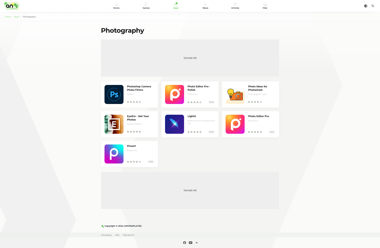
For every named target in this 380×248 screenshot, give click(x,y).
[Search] (372, 6)
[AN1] (102, 226)
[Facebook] (184, 243)
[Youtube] (190, 243)
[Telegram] (196, 243)
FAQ (117, 235)
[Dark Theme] (365, 6)
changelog (106, 235)
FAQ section (128, 235)
